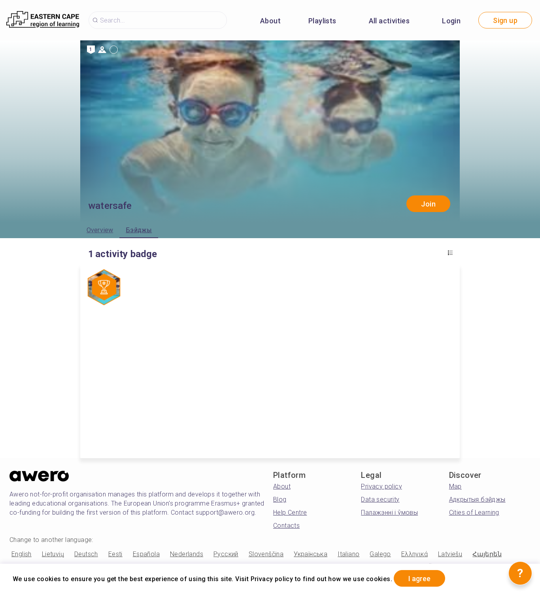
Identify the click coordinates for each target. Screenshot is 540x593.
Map (455, 486)
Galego (380, 554)
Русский (225, 554)
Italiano (348, 554)
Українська (310, 554)
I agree (419, 578)
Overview (100, 230)
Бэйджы (139, 230)
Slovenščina (266, 554)
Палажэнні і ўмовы (389, 512)
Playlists (322, 21)
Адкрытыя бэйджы (477, 499)
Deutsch (86, 554)
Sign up (505, 20)
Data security (380, 499)
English (21, 554)
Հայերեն (487, 554)
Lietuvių (53, 554)
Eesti (115, 554)
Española (146, 554)
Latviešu (450, 554)
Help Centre (290, 512)
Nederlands (186, 554)
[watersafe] (104, 288)
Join (428, 204)
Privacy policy (381, 486)
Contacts (286, 525)
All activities (389, 21)
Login (451, 21)
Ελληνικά (414, 554)
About (270, 21)
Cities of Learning (474, 512)
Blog (280, 499)
